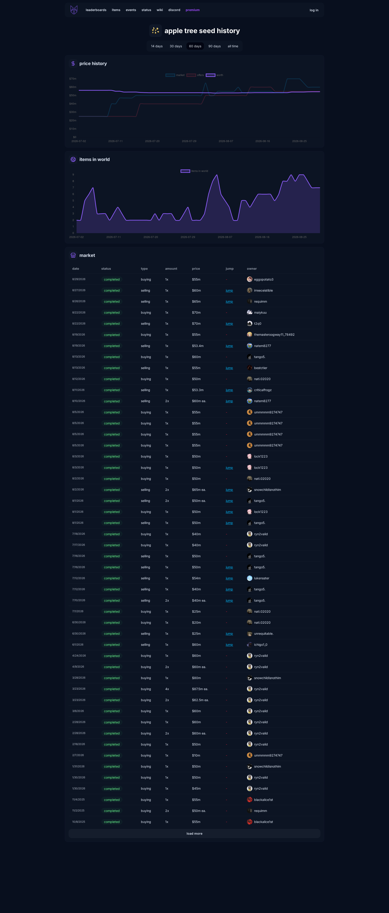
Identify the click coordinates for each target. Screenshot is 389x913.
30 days (176, 46)
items (116, 10)
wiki (160, 10)
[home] (74, 9)
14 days (157, 46)
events (131, 10)
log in (314, 10)
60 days (195, 46)
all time (233, 46)
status (146, 10)
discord (174, 10)
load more (194, 833)
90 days (214, 46)
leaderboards (96, 10)
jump (229, 290)
